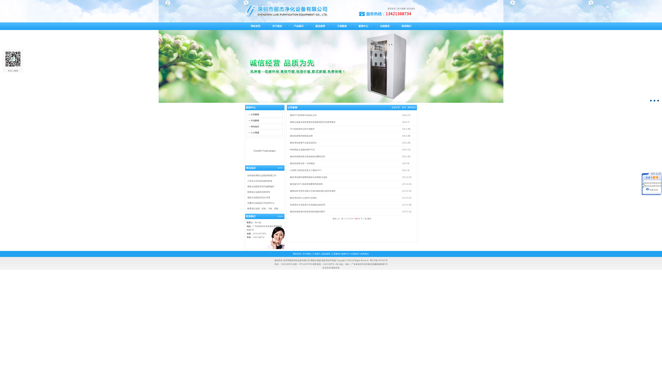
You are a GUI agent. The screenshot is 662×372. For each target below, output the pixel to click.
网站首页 (297, 254)
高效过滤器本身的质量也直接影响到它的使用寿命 (312, 122)
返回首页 (392, 8)
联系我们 (365, 254)
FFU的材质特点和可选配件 (302, 129)
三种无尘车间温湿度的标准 (259, 181)
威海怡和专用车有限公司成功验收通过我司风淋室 (312, 191)
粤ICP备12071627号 (379, 260)
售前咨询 (657, 183)
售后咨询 (657, 186)
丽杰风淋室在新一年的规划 (302, 163)
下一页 (363, 219)
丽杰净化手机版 (329, 260)
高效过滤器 (316, 260)
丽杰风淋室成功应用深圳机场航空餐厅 (307, 211)
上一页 (340, 219)
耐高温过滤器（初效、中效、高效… (263, 208)
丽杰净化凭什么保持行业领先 (303, 198)
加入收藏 (401, 8)
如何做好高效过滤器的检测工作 (261, 175)
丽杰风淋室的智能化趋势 (301, 136)
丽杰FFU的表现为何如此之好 (303, 115)
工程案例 (336, 254)
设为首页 (411, 8)
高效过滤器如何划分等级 (258, 197)
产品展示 (316, 254)
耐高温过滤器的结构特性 (258, 192)
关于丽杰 (307, 254)
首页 (404, 107)
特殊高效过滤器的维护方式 (302, 149)
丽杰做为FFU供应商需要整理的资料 (306, 184)
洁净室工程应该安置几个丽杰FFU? (306, 170)
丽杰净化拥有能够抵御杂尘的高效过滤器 (308, 177)
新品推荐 (326, 254)
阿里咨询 (654, 190)
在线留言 (355, 254)
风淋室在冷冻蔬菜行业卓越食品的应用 (307, 205)
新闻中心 (345, 254)
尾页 (369, 219)
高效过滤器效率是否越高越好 (260, 186)
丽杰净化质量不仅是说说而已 (303, 143)
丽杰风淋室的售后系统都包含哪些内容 (307, 156)
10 (359, 219)
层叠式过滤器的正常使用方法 (260, 203)
